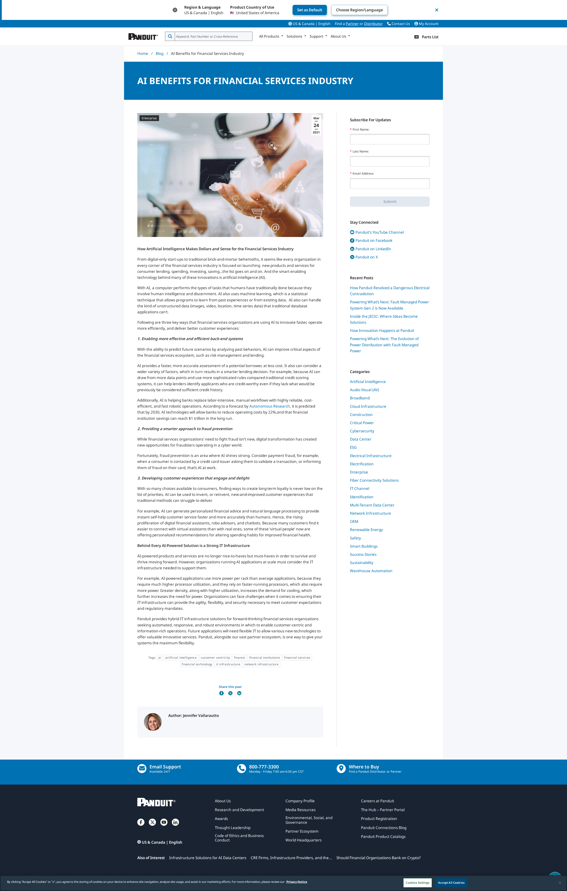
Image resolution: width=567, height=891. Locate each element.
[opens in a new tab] (221, 693)
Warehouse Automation (371, 570)
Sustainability (361, 562)
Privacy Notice (296, 882)
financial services (297, 657)
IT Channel (359, 488)
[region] (283, 883)
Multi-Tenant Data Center (372, 505)
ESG (353, 447)
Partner (352, 23)
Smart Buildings (364, 546)
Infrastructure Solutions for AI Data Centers (207, 857)
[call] (241, 768)
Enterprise (149, 118)
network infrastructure (261, 664)
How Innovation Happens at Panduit (382, 330)
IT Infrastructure (228, 664)
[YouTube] (163, 827)
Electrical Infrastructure (371, 455)
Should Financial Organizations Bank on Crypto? (378, 857)
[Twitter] (152, 827)
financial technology (197, 664)
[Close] (560, 882)
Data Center (360, 439)
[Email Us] (141, 768)
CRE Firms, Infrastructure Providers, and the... (291, 857)
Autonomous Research (269, 406)
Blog (159, 53)
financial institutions (264, 657)
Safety (355, 538)
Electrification (362, 463)
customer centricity (215, 657)
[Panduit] (143, 35)
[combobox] (213, 36)
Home (142, 53)
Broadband (360, 397)
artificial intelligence (181, 657)
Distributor (373, 23)
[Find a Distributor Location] (341, 768)
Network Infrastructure (370, 513)
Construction (361, 414)
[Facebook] (140, 827)
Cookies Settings (417, 883)
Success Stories (363, 554)
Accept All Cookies (451, 883)
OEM (354, 521)
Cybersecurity (362, 430)
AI (159, 657)
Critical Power (362, 422)
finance (239, 657)
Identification (361, 496)
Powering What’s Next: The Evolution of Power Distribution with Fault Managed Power (384, 344)
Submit (389, 201)
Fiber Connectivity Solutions (374, 480)
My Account (428, 23)
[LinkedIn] (175, 827)
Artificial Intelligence (368, 381)
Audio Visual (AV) (364, 389)
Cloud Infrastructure (368, 406)
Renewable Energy (366, 529)
